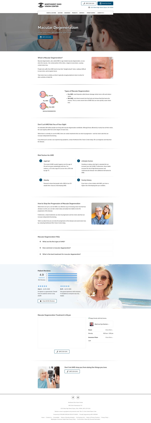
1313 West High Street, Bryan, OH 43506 (101, 7)
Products (74, 12)
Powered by (65, 414)
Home (42, 417)
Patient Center (91, 12)
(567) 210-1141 (86, 408)
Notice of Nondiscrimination (68, 417)
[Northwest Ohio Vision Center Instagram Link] (78, 397)
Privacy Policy (104, 417)
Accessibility (56, 417)
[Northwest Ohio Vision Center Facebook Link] (73, 397)
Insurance (67, 12)
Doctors (60, 12)
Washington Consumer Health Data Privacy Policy (63, 419)
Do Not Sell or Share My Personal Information (88, 419)
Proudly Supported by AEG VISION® (89, 414)
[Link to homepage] (53, 5)
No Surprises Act (80, 417)
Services (81, 12)
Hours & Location (51, 12)
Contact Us (101, 12)
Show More (108, 330)
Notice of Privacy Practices (93, 417)
